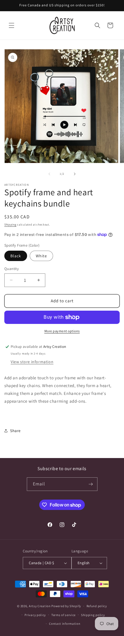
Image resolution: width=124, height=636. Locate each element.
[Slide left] (49, 174)
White (41, 255)
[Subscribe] (90, 484)
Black (15, 255)
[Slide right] (74, 174)
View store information (32, 361)
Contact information (64, 624)
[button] (11, 25)
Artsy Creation (40, 606)
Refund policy (97, 606)
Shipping (10, 224)
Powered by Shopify (66, 606)
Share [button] (15, 430)
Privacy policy (35, 615)
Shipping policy (93, 615)
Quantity (11, 268)
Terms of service (63, 615)
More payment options (62, 331)
